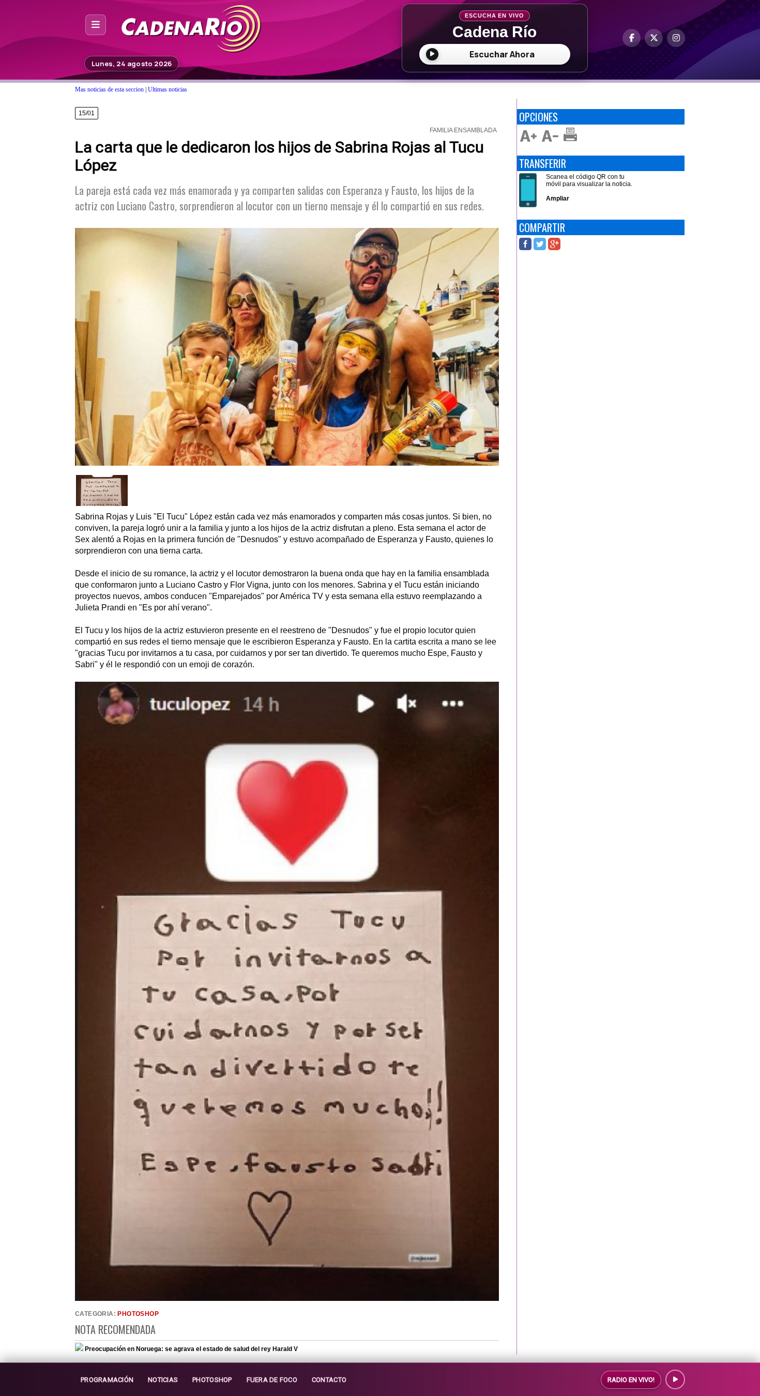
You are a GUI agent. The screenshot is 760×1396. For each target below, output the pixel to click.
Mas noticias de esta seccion (109, 89)
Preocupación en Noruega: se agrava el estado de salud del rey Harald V (191, 1349)
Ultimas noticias (167, 89)
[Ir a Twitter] (654, 38)
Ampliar (557, 198)
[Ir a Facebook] (631, 38)
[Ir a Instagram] (676, 38)
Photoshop (138, 1313)
